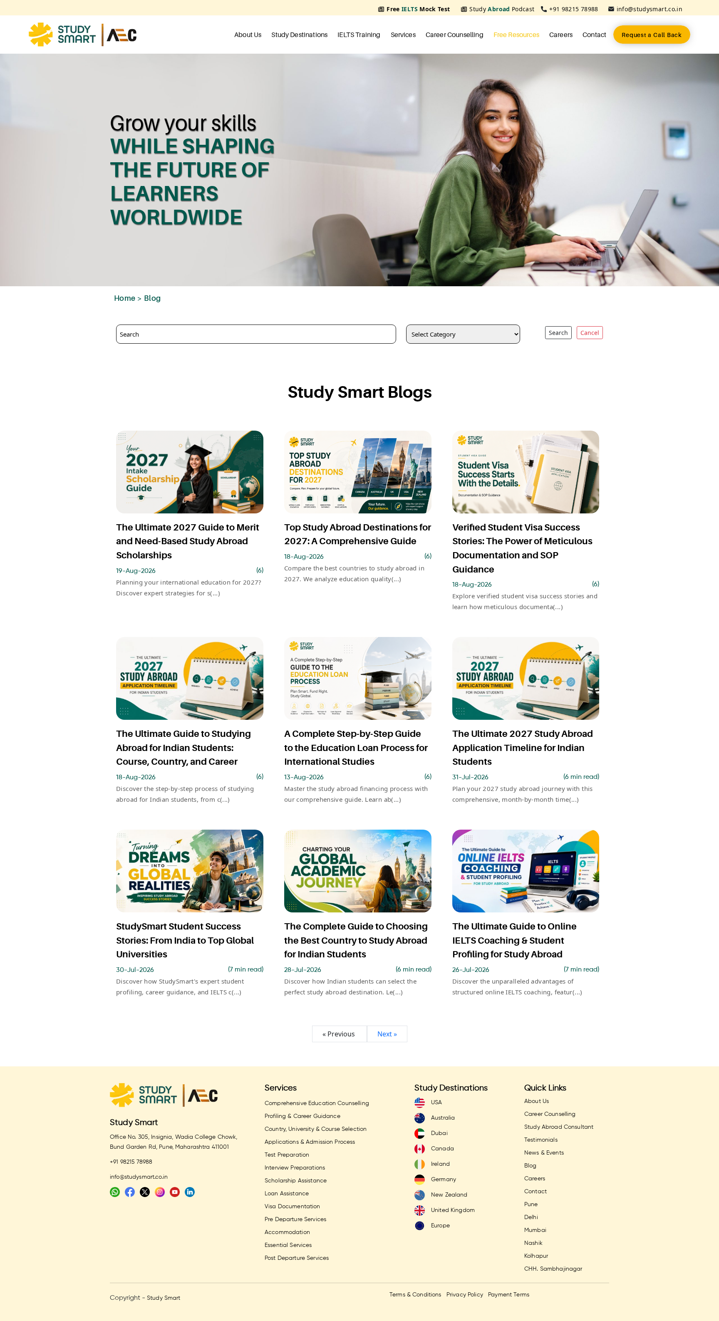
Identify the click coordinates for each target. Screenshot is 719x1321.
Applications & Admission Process (310, 1142)
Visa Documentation (292, 1206)
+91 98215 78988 (573, 9)
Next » (387, 1033)
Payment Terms (508, 1295)
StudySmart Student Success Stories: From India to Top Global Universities (185, 940)
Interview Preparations (295, 1168)
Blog (530, 1166)
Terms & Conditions (415, 1295)
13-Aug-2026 (304, 777)
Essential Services (288, 1245)
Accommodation (287, 1232)
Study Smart (134, 1122)
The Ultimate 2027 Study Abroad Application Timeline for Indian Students (522, 748)
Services (403, 34)
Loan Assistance (287, 1194)
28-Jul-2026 (302, 970)
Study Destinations (299, 34)
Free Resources (516, 34)
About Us (247, 34)
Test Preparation (287, 1155)
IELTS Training (358, 34)
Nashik (533, 1243)
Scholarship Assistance (296, 1181)
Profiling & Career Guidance (302, 1116)
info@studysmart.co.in (649, 9)
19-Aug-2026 (136, 571)
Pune (531, 1204)
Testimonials (541, 1140)
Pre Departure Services (295, 1219)
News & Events (544, 1153)
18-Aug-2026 (304, 557)
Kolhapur (536, 1256)
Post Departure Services (297, 1258)
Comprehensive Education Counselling (317, 1103)
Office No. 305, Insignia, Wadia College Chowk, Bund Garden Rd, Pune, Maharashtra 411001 (173, 1142)
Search (558, 333)
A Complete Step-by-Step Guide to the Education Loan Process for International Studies (356, 748)
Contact (594, 34)
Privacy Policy (464, 1295)
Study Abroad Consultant (558, 1127)
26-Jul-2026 (470, 970)
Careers (561, 34)
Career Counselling (454, 34)
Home (125, 298)
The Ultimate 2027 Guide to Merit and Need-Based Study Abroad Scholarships (187, 541)
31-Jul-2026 (470, 777)
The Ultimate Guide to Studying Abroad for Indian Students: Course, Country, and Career (183, 748)
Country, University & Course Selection (316, 1129)
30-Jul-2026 (135, 970)
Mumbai (535, 1230)
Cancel (589, 333)
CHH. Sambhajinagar (553, 1269)
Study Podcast (501, 9)
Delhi (531, 1217)
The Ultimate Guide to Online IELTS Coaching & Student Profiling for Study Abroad (514, 940)
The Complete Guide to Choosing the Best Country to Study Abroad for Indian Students (356, 940)
